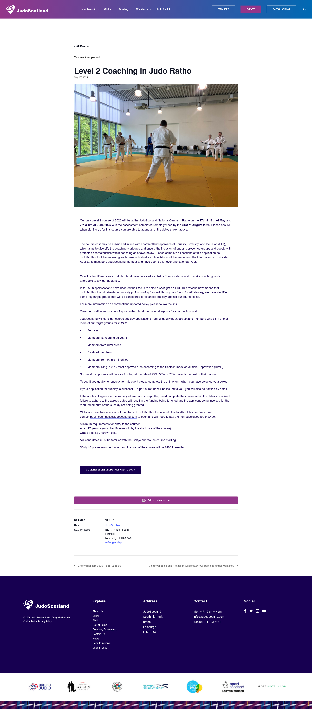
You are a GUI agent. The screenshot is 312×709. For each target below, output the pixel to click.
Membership (88, 9)
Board (96, 615)
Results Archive (101, 643)
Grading (123, 9)
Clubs (107, 9)
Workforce (142, 9)
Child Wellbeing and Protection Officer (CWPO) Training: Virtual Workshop (192, 565)
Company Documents (105, 629)
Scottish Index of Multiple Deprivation (189, 367)
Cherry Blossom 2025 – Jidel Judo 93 (99, 565)
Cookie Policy (30, 621)
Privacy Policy (45, 621)
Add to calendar (156, 500)
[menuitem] (90, 9)
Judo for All (163, 9)
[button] (304, 9)
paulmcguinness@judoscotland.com (113, 416)
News (96, 638)
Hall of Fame (100, 624)
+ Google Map (113, 542)
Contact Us (99, 634)
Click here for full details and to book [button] (110, 469)
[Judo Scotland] (27, 9)
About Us (98, 611)
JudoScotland (113, 525)
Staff (95, 620)
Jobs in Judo (100, 647)
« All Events (81, 46)
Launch (66, 617)
